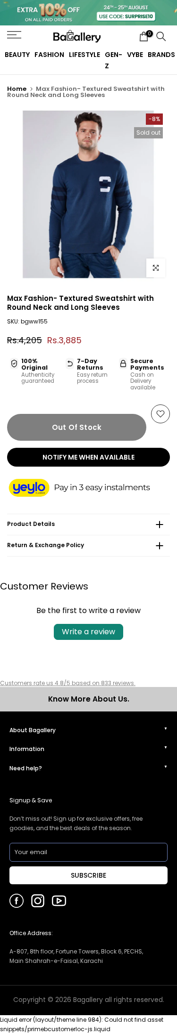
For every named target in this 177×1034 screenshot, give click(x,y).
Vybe (135, 54)
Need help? (25, 768)
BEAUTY (17, 54)
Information (26, 749)
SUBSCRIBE (88, 875)
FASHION (49, 54)
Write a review (88, 631)
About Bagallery (32, 730)
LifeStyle (84, 54)
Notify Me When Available (88, 457)
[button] (88, 488)
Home (16, 89)
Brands (161, 54)
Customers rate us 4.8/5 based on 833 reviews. (67, 683)
